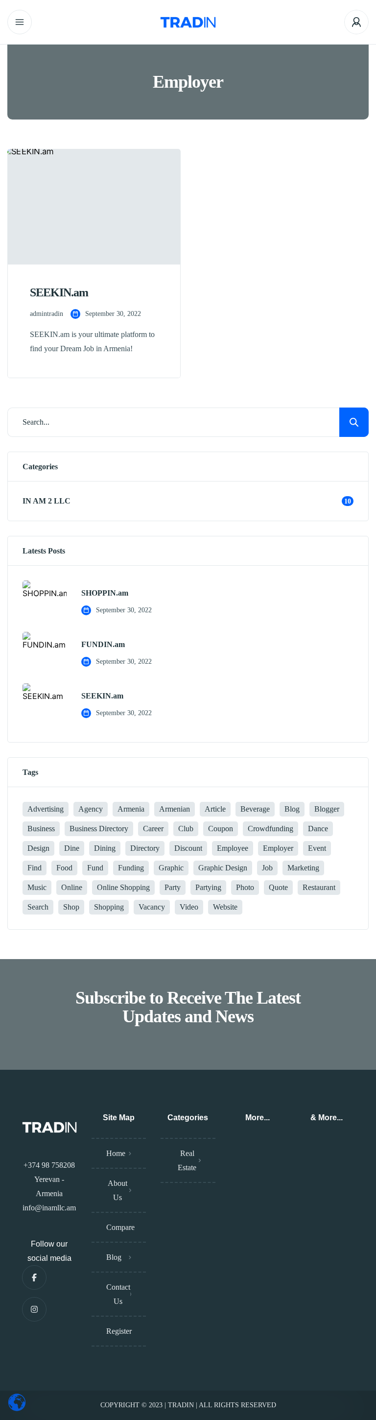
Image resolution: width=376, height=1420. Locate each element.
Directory (145, 848)
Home (115, 1153)
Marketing (303, 868)
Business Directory (99, 828)
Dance (318, 828)
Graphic (171, 868)
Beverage (255, 809)
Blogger (326, 809)
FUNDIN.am (103, 645)
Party (172, 887)
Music (37, 887)
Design (38, 848)
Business (41, 828)
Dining (105, 848)
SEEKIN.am (102, 696)
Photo (245, 887)
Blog (292, 809)
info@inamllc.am (49, 1207)
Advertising (45, 809)
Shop (71, 907)
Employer (278, 848)
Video (189, 907)
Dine (71, 848)
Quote (278, 887)
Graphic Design (222, 868)
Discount (188, 848)
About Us (117, 1190)
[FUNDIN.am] (45, 654)
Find (34, 868)
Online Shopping (123, 887)
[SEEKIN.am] (45, 705)
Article (215, 809)
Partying (208, 887)
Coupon (220, 828)
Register (119, 1331)
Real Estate (187, 1160)
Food (64, 868)
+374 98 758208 (49, 1165)
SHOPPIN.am (104, 593)
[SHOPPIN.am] (45, 602)
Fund (95, 868)
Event (317, 848)
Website (225, 907)
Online (71, 887)
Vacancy (152, 907)
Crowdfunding (270, 828)
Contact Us (118, 1294)
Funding (131, 868)
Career (153, 828)
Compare (120, 1227)
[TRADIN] (187, 22)
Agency (90, 809)
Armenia (131, 809)
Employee (232, 848)
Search (37, 907)
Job (267, 868)
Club (185, 828)
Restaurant (319, 887)
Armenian (174, 809)
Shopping (109, 907)
